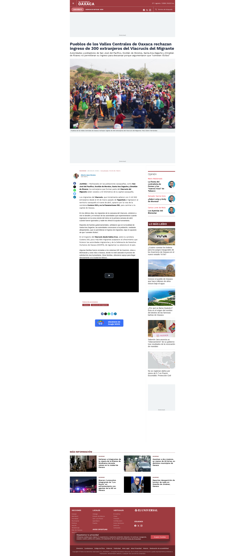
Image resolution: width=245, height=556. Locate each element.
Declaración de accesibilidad (159, 548)
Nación (74, 525)
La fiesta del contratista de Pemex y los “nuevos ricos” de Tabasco (156, 186)
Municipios (75, 521)
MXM (101, 9)
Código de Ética (99, 548)
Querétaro (96, 521)
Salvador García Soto (157, 196)
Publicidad (117, 548)
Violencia (109, 548)
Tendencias (75, 527)
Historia (145, 548)
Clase (115, 516)
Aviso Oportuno (119, 523)
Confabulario (118, 521)
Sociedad (82, 171)
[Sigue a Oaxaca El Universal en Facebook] (144, 10)
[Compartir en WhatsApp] (74, 190)
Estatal (74, 514)
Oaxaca (86, 305)
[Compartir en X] (74, 186)
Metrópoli (75, 516)
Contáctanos (88, 548)
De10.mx (116, 525)
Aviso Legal (125, 548)
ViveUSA (116, 518)
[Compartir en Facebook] (74, 183)
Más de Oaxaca (77, 530)
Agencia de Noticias (92, 9)
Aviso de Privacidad (134, 539)
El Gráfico (117, 514)
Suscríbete (77, 9)
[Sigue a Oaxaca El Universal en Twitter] (147, 10)
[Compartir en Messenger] (74, 193)
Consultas (117, 527)
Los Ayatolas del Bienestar (155, 212)
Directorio (79, 548)
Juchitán (83, 184)
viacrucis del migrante (99, 305)
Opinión (152, 174)
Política (74, 523)
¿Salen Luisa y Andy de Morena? (157, 200)
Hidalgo (95, 514)
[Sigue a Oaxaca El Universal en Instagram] (150, 10)
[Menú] (73, 3)
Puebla (95, 523)
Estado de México (99, 516)
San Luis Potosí (98, 518)
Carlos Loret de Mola (156, 208)
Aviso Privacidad (136, 548)
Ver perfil (84, 176)
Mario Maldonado (155, 179)
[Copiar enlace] (74, 197)
